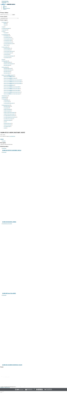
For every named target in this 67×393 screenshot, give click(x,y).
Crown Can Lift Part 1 (7, 48)
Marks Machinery (4, 95)
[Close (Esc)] (3, 391)
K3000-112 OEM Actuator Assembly (9, 112)
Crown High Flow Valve (7, 40)
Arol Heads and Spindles (5, 28)
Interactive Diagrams (53, 382)
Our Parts (42, 381)
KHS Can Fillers (4, 67)
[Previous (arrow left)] (0, 392)
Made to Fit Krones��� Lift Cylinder (10, 78)
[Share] (2, 391)
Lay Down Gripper (7, 101)
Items (3, 59)
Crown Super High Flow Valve (8, 43)
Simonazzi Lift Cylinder (7, 120)
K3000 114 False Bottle (7, 109)
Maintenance (52, 384)
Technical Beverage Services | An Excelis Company (7, 4)
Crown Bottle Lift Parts (7, 37)
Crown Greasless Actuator (8, 52)
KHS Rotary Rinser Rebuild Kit (8, 63)
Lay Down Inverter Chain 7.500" (9, 103)
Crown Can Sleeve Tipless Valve (8, 51)
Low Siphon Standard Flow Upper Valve (10, 117)
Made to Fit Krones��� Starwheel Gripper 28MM (11, 86)
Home (61, 381)
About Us (61, 382)
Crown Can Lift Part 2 (7, 49)
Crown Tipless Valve (7, 57)
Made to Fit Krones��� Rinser (9, 85)
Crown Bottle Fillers (5, 34)
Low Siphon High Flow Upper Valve (9, 115)
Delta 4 (5, 23)
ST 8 (4, 121)
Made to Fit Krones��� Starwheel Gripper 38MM (11, 90)
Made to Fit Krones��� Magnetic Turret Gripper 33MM (12, 81)
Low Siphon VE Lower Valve (8, 118)
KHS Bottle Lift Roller (7, 62)
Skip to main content (5, 1)
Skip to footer (4, 2)
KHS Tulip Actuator (7, 71)
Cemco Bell (5, 32)
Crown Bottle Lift (6, 35)
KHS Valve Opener (7, 65)
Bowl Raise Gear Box (7, 106)
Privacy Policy (18, 386)
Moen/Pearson (4, 97)
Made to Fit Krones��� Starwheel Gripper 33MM (11, 88)
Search (14, 14)
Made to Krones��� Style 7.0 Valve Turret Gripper (12, 93)
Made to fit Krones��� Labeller (9, 76)
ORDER (2, 139)
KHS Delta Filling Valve (7, 68)
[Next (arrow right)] (1, 392)
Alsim (3, 26)
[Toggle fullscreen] (1, 391)
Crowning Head (6, 107)
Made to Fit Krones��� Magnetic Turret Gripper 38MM (12, 83)
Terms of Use (23, 386)
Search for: (2, 14)
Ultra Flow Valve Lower (7, 123)
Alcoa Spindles (4, 22)
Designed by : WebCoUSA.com (5, 387)
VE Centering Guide (7, 126)
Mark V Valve (6, 45)
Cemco (3, 31)
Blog (51, 381)
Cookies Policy (27, 386)
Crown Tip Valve (6, 54)
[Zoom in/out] (0, 391)
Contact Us (61, 384)
